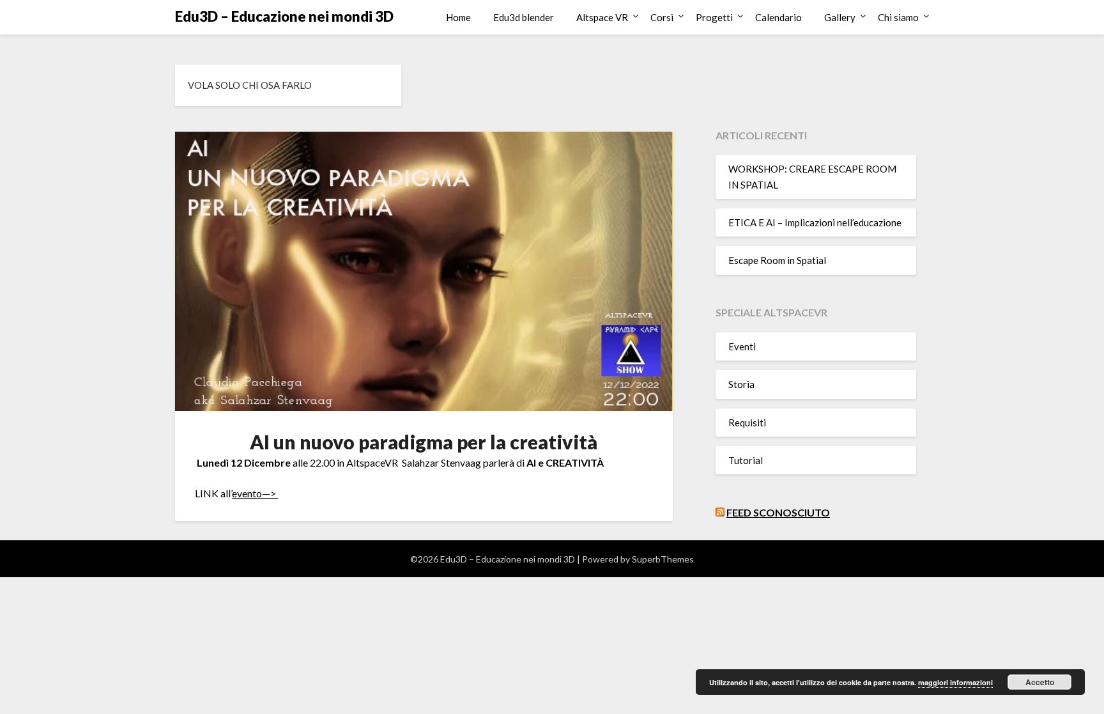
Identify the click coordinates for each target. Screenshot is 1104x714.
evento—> (255, 493)
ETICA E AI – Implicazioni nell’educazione (814, 222)
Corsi (661, 17)
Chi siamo (898, 17)
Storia (741, 384)
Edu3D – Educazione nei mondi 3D (284, 16)
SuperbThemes (663, 559)
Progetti (714, 17)
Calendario (778, 17)
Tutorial (745, 460)
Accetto (1039, 682)
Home (458, 17)
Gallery (839, 17)
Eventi (742, 346)
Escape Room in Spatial (777, 260)
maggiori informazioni (955, 682)
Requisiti (747, 422)
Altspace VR (602, 17)
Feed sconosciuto (778, 512)
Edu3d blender (523, 17)
